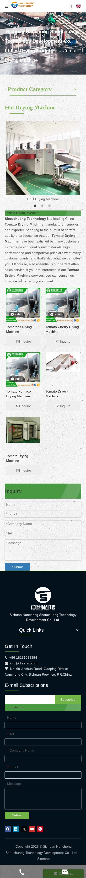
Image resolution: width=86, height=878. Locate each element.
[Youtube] (32, 829)
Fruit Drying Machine (43, 199)
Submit (17, 567)
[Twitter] (24, 829)
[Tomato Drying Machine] (23, 429)
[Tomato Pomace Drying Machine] (23, 369)
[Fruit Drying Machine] (43, 158)
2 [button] (43, 205)
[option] (43, 161)
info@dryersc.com (24, 663)
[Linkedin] (16, 829)
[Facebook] (8, 829)
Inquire (26, 341)
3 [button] (50, 205)
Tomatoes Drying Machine (19, 329)
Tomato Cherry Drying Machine (62, 329)
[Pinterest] (40, 829)
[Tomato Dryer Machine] (63, 362)
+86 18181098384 (23, 657)
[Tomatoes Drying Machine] (23, 305)
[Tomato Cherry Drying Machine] (63, 305)
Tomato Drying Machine (17, 458)
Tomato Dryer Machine (56, 393)
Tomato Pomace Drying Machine (18, 393)
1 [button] (35, 205)
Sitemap (43, 859)
